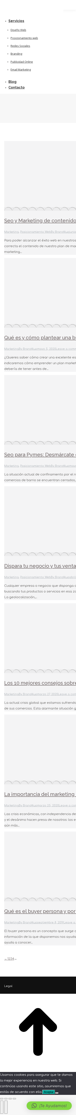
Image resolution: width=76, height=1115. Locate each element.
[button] (49, 1105)
